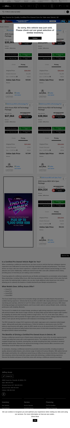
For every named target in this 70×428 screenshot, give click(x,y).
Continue (35, 38)
